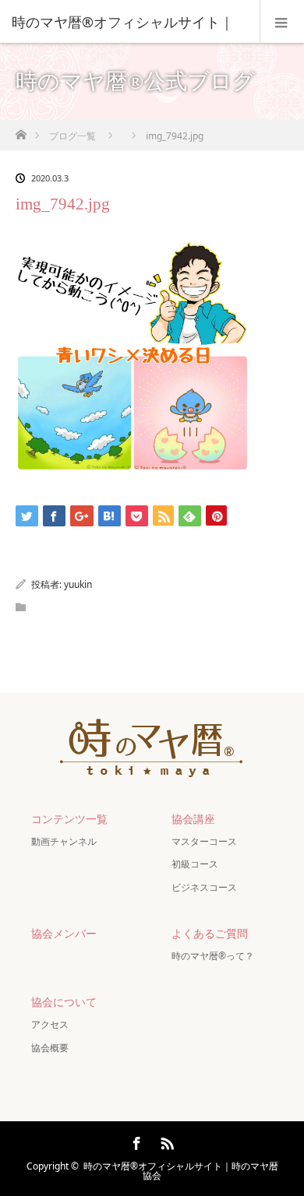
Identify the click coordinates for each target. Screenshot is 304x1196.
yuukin (78, 584)
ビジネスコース (204, 887)
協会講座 (193, 818)
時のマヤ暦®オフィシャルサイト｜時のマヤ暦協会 (180, 1170)
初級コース (194, 864)
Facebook (135, 1140)
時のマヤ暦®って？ (212, 955)
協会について (64, 1001)
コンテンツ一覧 (69, 818)
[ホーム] (21, 130)
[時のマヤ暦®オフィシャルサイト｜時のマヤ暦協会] (152, 768)
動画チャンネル (64, 841)
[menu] (282, 22)
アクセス (50, 1024)
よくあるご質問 (209, 933)
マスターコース (204, 841)
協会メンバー (64, 933)
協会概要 (50, 1047)
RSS (165, 1140)
